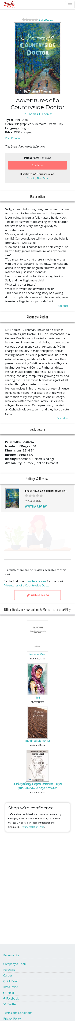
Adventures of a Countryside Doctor (27, 585)
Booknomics (11, 955)
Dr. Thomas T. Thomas (37, 114)
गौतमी (37, 697)
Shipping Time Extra (37, 178)
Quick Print (10, 981)
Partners (9, 970)
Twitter (11, 1004)
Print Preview (12, 138)
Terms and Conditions (17, 1013)
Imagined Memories (37, 741)
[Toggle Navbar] (70, 4)
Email (10, 993)
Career (7, 975)
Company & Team (15, 964)
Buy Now (37, 165)
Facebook (12, 998)
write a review (37, 581)
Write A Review (39, 595)
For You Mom (37, 654)
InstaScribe (10, 987)
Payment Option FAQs (33, 826)
